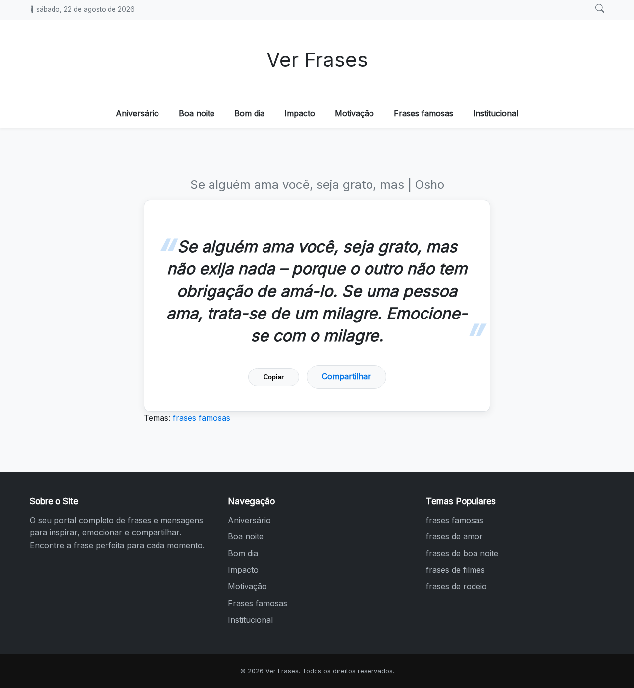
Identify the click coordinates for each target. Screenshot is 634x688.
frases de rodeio (456, 586)
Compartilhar (346, 376)
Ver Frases (317, 60)
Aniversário (137, 113)
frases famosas (201, 418)
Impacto (299, 113)
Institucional (495, 113)
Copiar (274, 377)
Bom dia (249, 113)
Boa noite (196, 113)
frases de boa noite (462, 553)
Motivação (354, 113)
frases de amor (454, 536)
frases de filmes (455, 570)
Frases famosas (423, 113)
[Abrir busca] (599, 9)
